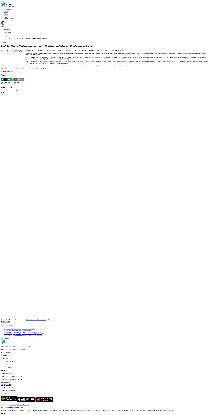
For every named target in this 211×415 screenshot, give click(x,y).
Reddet (87, 410)
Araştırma (6, 12)
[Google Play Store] (9, 401)
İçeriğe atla (3, 1)
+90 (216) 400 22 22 (6, 385)
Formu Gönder (6, 321)
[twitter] (5, 80)
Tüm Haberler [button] (5, 338)
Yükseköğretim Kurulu (10, 361)
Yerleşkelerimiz (5, 393)
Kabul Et (3, 413)
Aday (5, 17)
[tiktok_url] (10, 355)
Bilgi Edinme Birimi (9, 367)
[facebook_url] (1, 355)
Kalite (5, 15)
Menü (3, 26)
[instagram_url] (4, 355)
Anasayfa (6, 29)
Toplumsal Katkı (8, 18)
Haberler (6, 35)
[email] (22, 80)
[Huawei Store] (44, 401)
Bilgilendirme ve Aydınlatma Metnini (36, 320)
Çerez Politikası (171, 410)
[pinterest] (15, 80)
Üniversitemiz (7, 9)
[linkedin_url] (9, 355)
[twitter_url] (2, 355)
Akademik (6, 11)
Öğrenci (6, 14)
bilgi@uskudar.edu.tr (6, 382)
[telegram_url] (6, 355)
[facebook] (2, 80)
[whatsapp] (12, 80)
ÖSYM (6, 364)
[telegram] (18, 80)
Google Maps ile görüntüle (8, 390)
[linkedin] (9, 80)
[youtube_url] (5, 355)
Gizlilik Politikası (5, 352)
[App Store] (26, 401)
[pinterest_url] (8, 355)
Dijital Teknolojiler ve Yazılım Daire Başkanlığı (13, 349)
